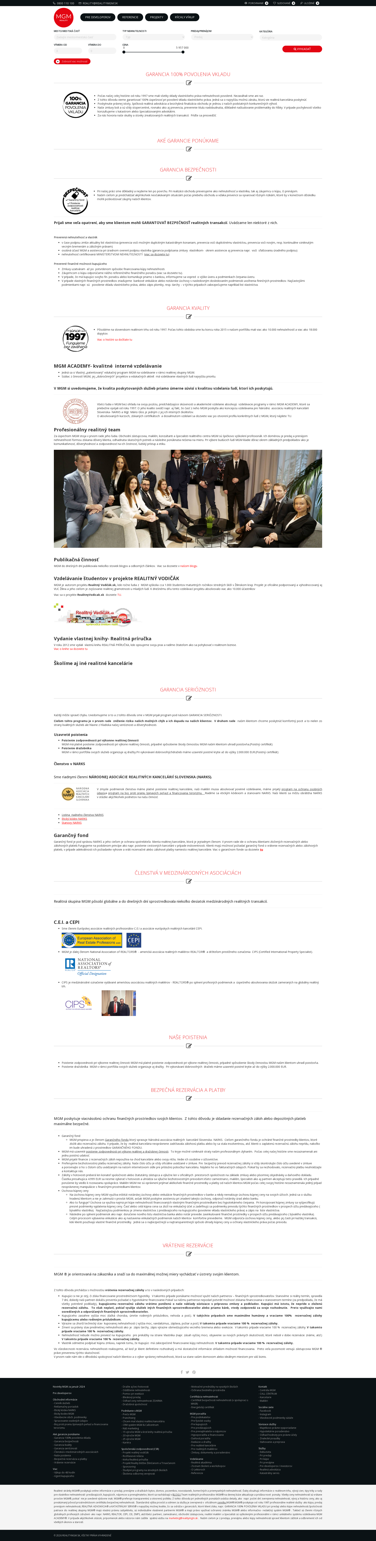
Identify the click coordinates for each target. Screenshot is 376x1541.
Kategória (265, 31)
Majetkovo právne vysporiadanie (278, 1427)
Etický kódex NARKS (74, 819)
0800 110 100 (65, 3)
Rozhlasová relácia (133, 1456)
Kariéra (127, 1442)
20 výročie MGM (131, 1435)
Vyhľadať (303, 49)
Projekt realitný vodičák (136, 1452)
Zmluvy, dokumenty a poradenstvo (210, 1452)
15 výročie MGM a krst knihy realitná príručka (147, 1432)
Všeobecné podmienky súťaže (276, 1417)
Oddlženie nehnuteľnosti (136, 1390)
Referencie (197, 1473)
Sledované (285, 3)
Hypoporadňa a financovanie (207, 1435)
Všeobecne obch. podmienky (70, 1417)
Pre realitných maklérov (204, 1449)
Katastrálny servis (269, 1473)
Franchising (129, 1417)
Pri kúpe (264, 1459)
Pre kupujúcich (199, 1424)
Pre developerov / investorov (276, 1466)
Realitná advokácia (270, 1469)
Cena (125, 44)
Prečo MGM (129, 1414)
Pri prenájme (267, 1462)
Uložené (311, 3)
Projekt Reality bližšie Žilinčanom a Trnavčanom (149, 1463)
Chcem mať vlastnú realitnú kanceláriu (144, 1421)
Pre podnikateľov (200, 1417)
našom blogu (188, 566)
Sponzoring (129, 1466)
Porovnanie (258, 3)
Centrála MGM (268, 1390)
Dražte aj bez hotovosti (136, 1386)
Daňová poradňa (200, 1438)
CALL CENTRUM (268, 1393)
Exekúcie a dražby (201, 1442)
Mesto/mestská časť (67, 31)
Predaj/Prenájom (201, 31)
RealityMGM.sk (71, 1535)
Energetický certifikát (202, 1407)
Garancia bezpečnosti (66, 1441)
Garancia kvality (63, 1445)
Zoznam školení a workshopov (208, 1466)
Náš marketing (131, 1428)
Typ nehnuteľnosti (134, 31)
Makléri (264, 1400)
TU (119, 595)
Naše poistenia (62, 1455)
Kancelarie (265, 1397)
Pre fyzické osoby (201, 1420)
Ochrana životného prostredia (208, 1390)
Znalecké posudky (270, 1438)
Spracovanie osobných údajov (71, 1420)
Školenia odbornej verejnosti (139, 1473)
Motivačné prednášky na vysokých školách (214, 1386)
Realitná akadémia (201, 1462)
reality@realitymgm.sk (100, 3)
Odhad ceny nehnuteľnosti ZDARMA (142, 1400)
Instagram (265, 1414)
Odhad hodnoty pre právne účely (278, 1435)
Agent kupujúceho (64, 1476)
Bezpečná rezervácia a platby (70, 1459)
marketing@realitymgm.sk (183, 1518)
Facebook (265, 1410)
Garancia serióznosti (65, 1448)
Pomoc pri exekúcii (133, 1393)
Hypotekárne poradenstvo (274, 1431)
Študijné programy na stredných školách (145, 1470)
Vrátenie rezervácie (65, 1462)
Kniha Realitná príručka (135, 1459)
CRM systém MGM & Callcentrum (141, 1425)
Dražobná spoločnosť (135, 1404)
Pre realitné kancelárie (203, 1445)
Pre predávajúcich (201, 1427)
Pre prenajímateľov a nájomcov (208, 1431)
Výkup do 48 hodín (64, 1472)
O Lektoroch (198, 1469)
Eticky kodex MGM (64, 1413)
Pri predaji (265, 1455)
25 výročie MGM (131, 1439)
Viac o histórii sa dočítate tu (114, 339)
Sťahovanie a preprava (272, 1442)
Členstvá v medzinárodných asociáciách (76, 1452)
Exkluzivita (265, 1452)
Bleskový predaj (132, 1397)
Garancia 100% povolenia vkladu (72, 1437)
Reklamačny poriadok (66, 1406)
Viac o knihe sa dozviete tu (71, 649)
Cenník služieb (62, 1403)
